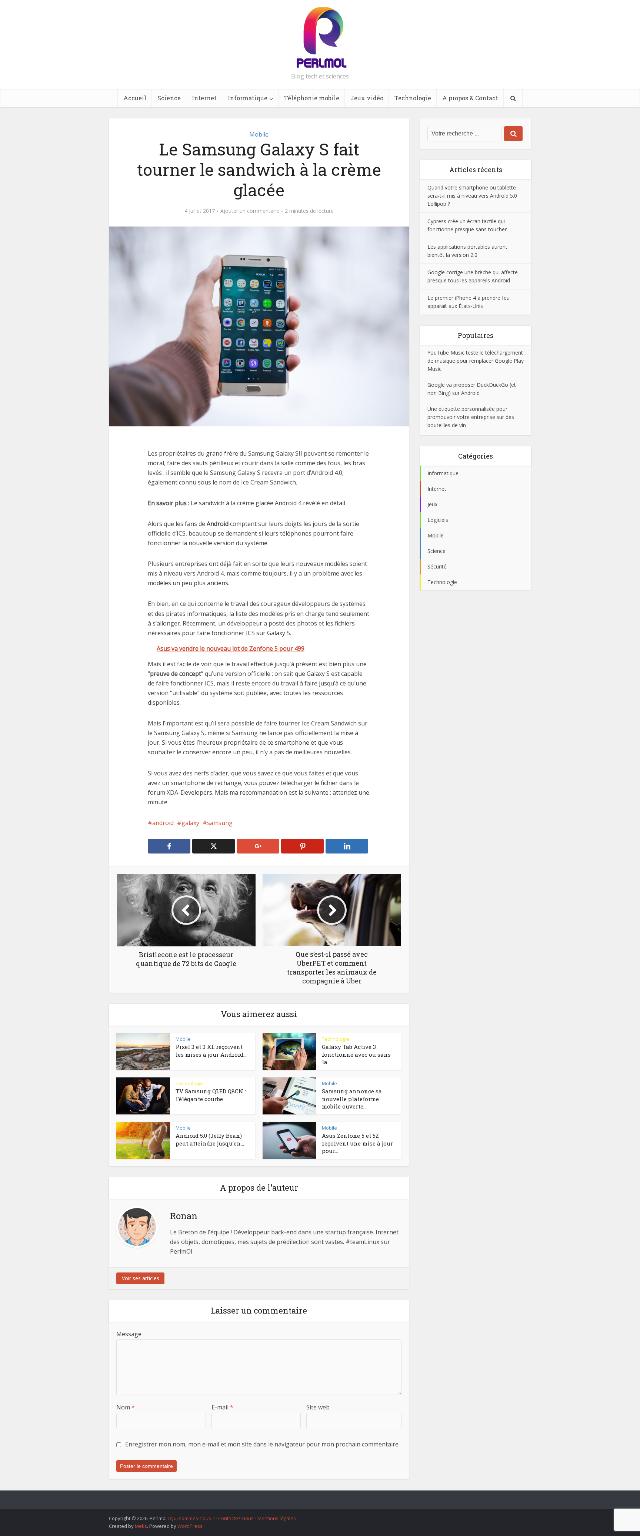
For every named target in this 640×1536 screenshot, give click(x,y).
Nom (125, 1407)
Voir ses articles (140, 1278)
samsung (220, 823)
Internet (204, 98)
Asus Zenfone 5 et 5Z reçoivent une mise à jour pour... (357, 1143)
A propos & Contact (470, 98)
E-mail (222, 1407)
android (163, 823)
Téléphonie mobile (311, 98)
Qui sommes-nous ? (192, 1518)
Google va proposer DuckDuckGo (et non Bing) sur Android (471, 388)
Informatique (247, 98)
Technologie (412, 98)
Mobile (259, 134)
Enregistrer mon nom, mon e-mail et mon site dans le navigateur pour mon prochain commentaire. (262, 1444)
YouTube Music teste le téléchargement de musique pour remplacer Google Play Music (475, 360)
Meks (141, 1526)
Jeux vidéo (366, 98)
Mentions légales (276, 1518)
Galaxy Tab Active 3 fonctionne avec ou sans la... (356, 1054)
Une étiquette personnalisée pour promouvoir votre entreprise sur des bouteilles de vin (470, 417)
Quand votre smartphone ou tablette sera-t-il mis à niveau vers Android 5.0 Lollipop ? (472, 195)
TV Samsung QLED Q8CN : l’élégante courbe (211, 1094)
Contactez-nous (236, 1518)
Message (128, 1334)
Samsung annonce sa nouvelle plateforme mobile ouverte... (352, 1098)
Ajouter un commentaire (249, 211)
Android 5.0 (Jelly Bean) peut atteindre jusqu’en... (210, 1139)
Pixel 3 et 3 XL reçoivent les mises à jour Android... (211, 1050)
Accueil (134, 98)
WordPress (190, 1526)
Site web (318, 1407)
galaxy (190, 823)
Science (169, 98)
